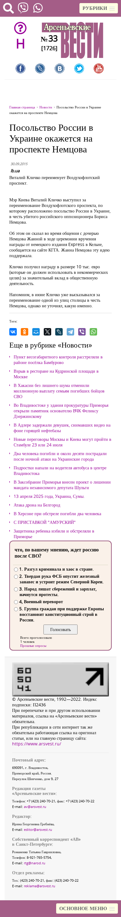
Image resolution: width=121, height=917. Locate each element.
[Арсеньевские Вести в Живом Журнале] (40, 68)
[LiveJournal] (59, 332)
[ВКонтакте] (13, 332)
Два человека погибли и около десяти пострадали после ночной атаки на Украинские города (60, 456)
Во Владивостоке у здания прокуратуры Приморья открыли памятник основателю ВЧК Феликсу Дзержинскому (61, 410)
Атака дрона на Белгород (37, 505)
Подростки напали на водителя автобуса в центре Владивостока (60, 470)
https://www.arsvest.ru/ (36, 744)
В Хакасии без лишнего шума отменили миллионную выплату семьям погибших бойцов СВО (59, 391)
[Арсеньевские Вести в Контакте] (60, 68)
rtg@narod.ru (34, 863)
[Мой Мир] (36, 332)
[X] (47, 332)
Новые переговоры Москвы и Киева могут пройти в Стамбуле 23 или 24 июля (62, 442)
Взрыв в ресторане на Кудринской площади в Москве (56, 374)
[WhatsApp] (93, 332)
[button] (98, 8)
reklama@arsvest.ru (39, 886)
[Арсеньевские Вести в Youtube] (99, 68)
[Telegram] (70, 332)
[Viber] (82, 332)
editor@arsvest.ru (38, 829)
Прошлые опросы (33, 645)
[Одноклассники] (24, 332)
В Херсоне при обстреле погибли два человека (57, 513)
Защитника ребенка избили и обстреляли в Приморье (54, 533)
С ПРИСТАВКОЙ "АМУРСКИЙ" (45, 522)
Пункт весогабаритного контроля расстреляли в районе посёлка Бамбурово (58, 359)
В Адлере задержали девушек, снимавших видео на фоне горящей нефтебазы (62, 427)
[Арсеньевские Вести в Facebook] (20, 68)
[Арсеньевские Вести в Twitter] (79, 68)
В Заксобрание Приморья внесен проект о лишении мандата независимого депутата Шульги (62, 484)
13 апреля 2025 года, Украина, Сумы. (49, 496)
